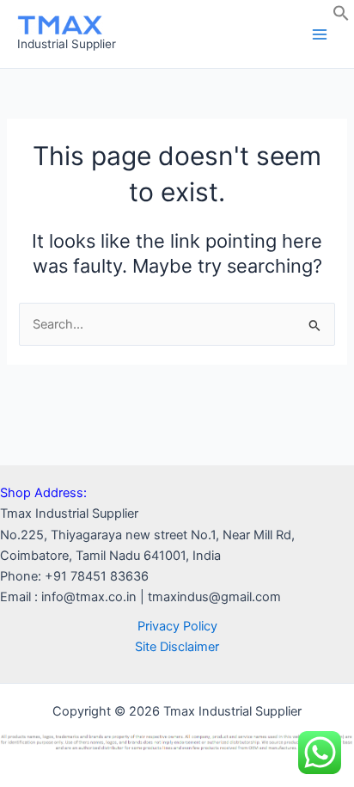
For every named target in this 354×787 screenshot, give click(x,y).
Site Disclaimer (177, 647)
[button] (341, 17)
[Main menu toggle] (319, 33)
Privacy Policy (177, 626)
